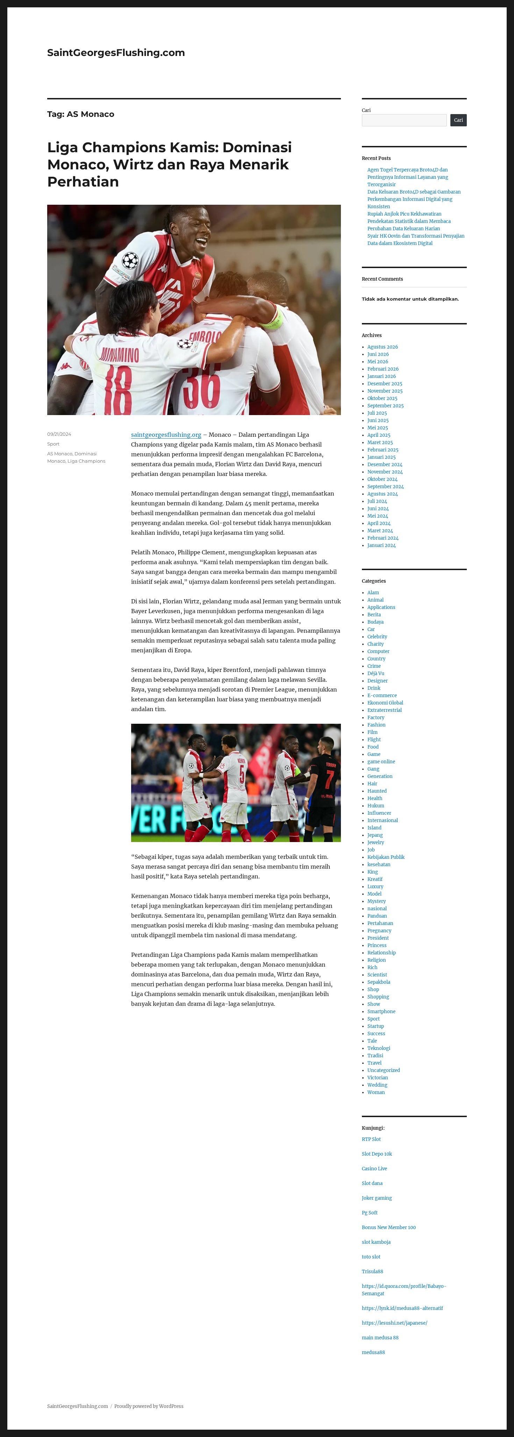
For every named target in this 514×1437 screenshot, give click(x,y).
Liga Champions (86, 461)
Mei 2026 (377, 362)
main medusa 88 (380, 1338)
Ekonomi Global (385, 703)
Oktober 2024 (382, 479)
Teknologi (378, 1048)
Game (373, 754)
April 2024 (379, 523)
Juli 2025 (377, 413)
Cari (366, 110)
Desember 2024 (384, 465)
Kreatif (375, 879)
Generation (380, 776)
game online (381, 762)
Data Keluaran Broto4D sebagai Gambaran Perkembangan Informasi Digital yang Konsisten (414, 199)
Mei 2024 (377, 516)
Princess (377, 945)
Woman (376, 1092)
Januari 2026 (381, 376)
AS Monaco (59, 453)
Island (374, 828)
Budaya (375, 622)
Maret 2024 (380, 531)
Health (375, 798)
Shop (373, 990)
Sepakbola (378, 982)
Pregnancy (379, 931)
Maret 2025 (380, 443)
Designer (377, 681)
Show (373, 1004)
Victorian (377, 1078)
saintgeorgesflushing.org (166, 434)
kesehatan (379, 865)
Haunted (377, 791)
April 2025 (379, 435)
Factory (375, 718)
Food (373, 747)
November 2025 (385, 391)
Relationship (381, 953)
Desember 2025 (384, 384)
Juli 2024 (377, 501)
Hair (372, 784)
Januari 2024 (381, 545)
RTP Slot (371, 1139)
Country (376, 659)
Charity (375, 644)
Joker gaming (377, 1198)
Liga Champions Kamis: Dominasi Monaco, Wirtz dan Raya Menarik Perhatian (169, 164)
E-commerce (382, 696)
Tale (372, 1041)
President (378, 938)
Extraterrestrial (384, 710)
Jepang (375, 835)
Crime (374, 666)
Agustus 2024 (382, 494)
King (372, 872)
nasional (377, 909)
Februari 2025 (383, 450)
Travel (374, 1063)
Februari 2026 (383, 369)
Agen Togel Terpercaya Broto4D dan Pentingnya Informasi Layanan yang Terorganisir (407, 177)
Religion (376, 960)
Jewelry (375, 843)
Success (376, 1034)
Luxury (375, 887)
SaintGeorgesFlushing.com (116, 52)
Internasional (382, 820)
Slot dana (372, 1183)
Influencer (379, 813)
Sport (53, 444)
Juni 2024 (378, 509)
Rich (372, 967)
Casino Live (374, 1169)
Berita (374, 615)
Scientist (377, 975)
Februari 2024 (383, 538)
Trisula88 (372, 1272)
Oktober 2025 (382, 398)
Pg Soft (370, 1213)
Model (374, 894)
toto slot (371, 1257)
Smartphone (381, 1012)
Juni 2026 (378, 354)
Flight (374, 740)
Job (371, 850)
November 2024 (385, 472)
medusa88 (373, 1352)
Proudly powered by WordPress (149, 1406)
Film (372, 732)
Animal (375, 600)
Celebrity (377, 637)
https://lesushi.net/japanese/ (395, 1323)
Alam (373, 593)
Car (371, 629)
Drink (373, 688)
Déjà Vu (375, 674)
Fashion (376, 725)
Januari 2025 (381, 457)
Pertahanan (380, 923)
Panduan (377, 916)
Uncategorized (383, 1070)
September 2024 (385, 487)
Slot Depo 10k (377, 1154)
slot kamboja (376, 1242)
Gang (373, 769)
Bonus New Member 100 (389, 1228)
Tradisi (375, 1056)
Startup (375, 1026)
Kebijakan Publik (386, 857)
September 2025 (385, 406)
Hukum (375, 806)
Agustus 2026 (382, 347)
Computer (378, 651)
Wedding (377, 1085)
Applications (381, 607)
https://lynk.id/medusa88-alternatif (402, 1308)
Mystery (376, 901)
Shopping (378, 997)
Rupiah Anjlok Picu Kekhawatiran (404, 214)
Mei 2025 (377, 428)
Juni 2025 (378, 420)
